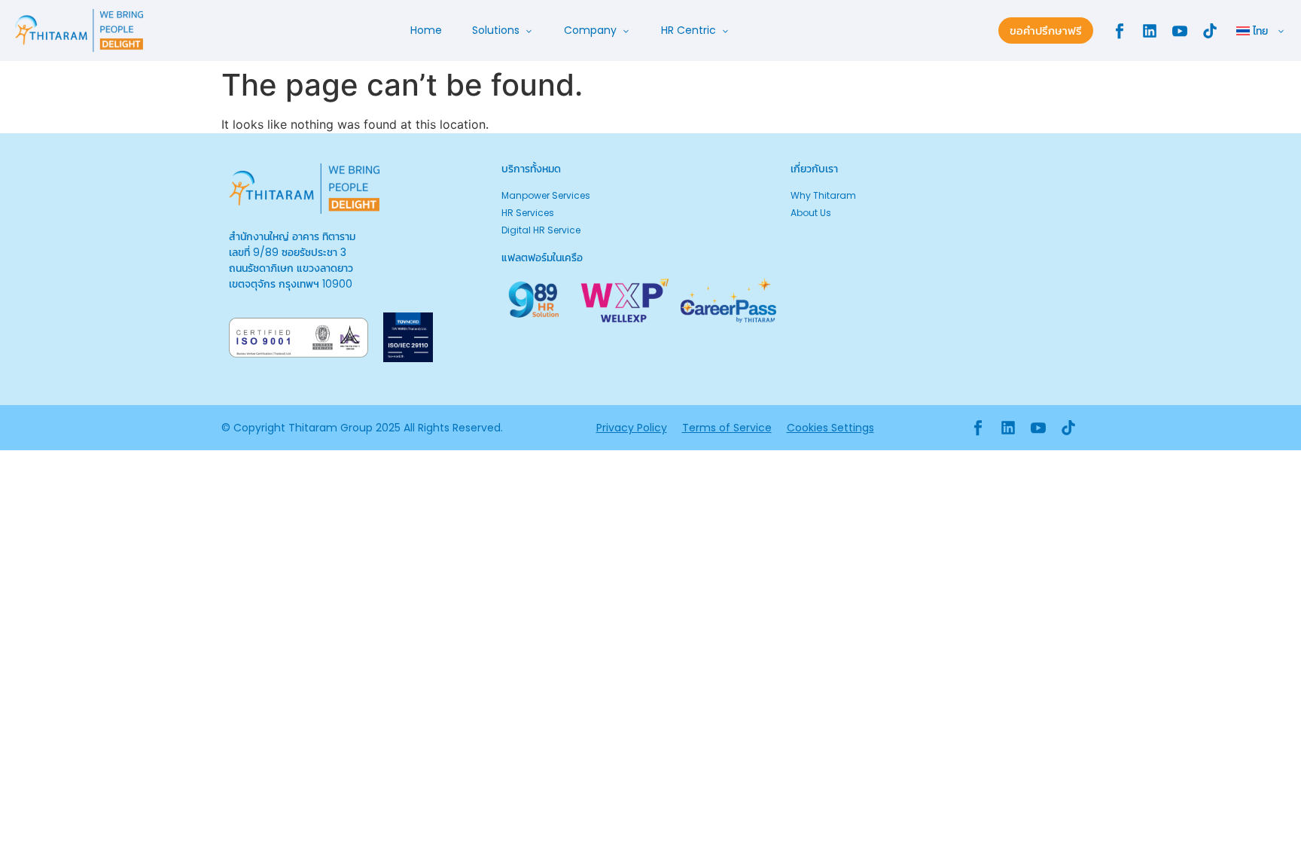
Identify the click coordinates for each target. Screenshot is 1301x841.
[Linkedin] (1149, 31)
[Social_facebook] (1119, 31)
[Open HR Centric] (725, 30)
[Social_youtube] (1179, 31)
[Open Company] (625, 30)
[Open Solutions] (528, 30)
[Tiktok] (1210, 31)
